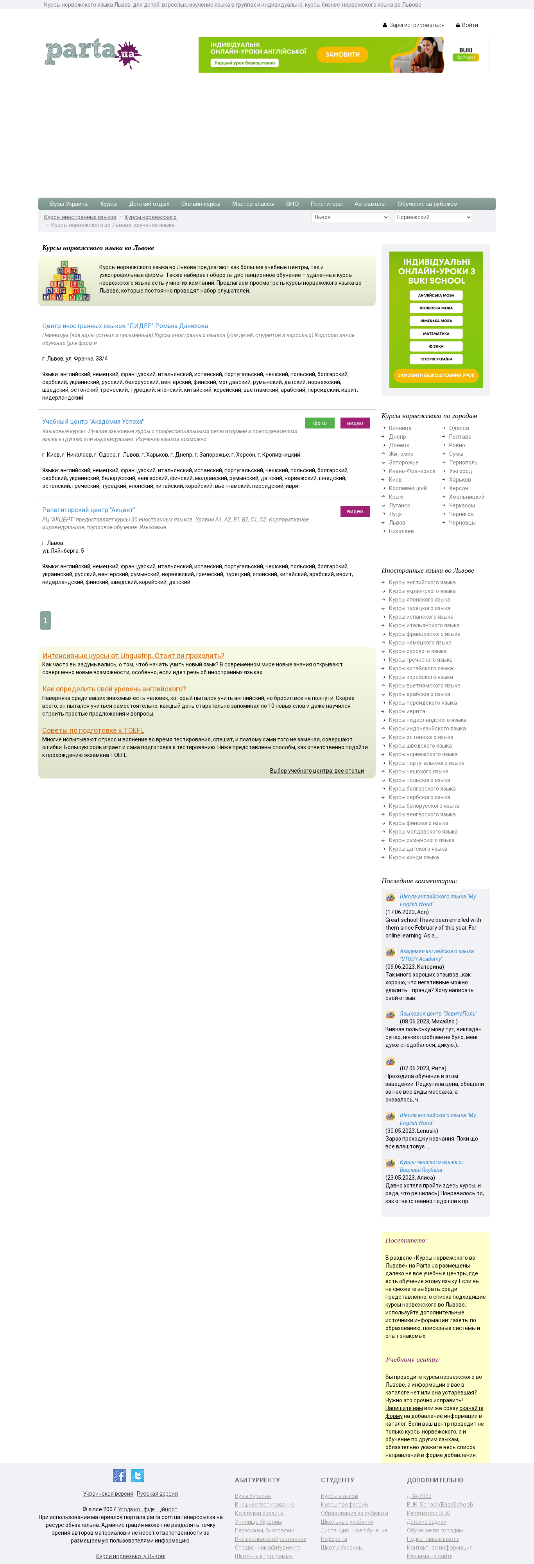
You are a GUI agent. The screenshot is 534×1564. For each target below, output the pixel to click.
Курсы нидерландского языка (428, 720)
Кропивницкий (408, 488)
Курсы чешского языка (418, 771)
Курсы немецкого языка (420, 642)
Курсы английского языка (422, 582)
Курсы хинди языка (414, 857)
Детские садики (426, 1522)
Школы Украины (342, 1547)
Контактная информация (440, 1547)
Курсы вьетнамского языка (425, 685)
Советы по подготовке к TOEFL (93, 730)
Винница (400, 428)
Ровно (457, 445)
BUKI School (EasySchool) (440, 1505)
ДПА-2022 (419, 1496)
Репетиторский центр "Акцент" (88, 510)
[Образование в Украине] (93, 53)
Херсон (458, 488)
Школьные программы (264, 1556)
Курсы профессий (344, 1505)
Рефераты (334, 1539)
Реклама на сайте (429, 1556)
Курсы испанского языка (421, 617)
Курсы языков (339, 1496)
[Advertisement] (267, 131)
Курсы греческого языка (421, 660)
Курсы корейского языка (421, 677)
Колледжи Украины (260, 1513)
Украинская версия (108, 1494)
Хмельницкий (467, 497)
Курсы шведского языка (420, 746)
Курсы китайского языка (421, 668)
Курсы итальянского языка (424, 625)
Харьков (460, 480)
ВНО (292, 203)
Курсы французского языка (425, 634)
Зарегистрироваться (416, 25)
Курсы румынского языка (422, 840)
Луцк (395, 514)
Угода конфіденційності (148, 1509)
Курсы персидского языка (423, 703)
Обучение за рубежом (427, 203)
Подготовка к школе (433, 1539)
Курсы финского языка (418, 823)
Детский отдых (149, 203)
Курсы (109, 203)
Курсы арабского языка (419, 694)
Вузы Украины (69, 203)
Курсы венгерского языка (422, 814)
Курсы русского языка (418, 651)
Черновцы (462, 523)
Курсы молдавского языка (423, 831)
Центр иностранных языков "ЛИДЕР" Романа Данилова (125, 326)
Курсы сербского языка (419, 797)
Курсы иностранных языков (80, 217)
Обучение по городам (435, 1530)
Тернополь (463, 462)
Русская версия (157, 1494)
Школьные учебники (347, 1522)
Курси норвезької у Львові (130, 1556)
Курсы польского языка (419, 780)
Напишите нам (404, 1408)
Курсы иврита (407, 711)
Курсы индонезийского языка (427, 728)
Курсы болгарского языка (422, 789)
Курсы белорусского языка (424, 806)
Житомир (401, 454)
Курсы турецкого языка (419, 608)
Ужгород (460, 471)
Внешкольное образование (270, 1539)
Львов (397, 523)
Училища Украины (258, 1522)
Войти (469, 25)
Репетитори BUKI (428, 1513)
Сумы (456, 454)
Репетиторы (327, 203)
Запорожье (404, 462)
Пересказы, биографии (264, 1530)
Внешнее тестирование (264, 1505)
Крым (396, 497)
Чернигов (461, 514)
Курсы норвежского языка (423, 754)
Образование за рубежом (354, 1513)
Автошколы (370, 203)
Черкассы (462, 505)
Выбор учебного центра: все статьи (317, 771)
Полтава (460, 437)
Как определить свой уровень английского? (114, 689)
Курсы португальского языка (426, 763)
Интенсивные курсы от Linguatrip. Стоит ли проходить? (133, 656)
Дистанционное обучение (354, 1530)
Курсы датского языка (418, 849)
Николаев (401, 531)
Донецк (399, 445)
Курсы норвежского (151, 217)
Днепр (397, 437)
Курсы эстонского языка (421, 737)
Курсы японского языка (419, 599)
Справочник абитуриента (268, 1547)
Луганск (399, 505)
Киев (395, 480)
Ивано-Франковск (412, 471)
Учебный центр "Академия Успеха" (93, 421)
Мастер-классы (253, 203)
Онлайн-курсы (200, 203)
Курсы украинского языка (422, 591)
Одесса (459, 428)
